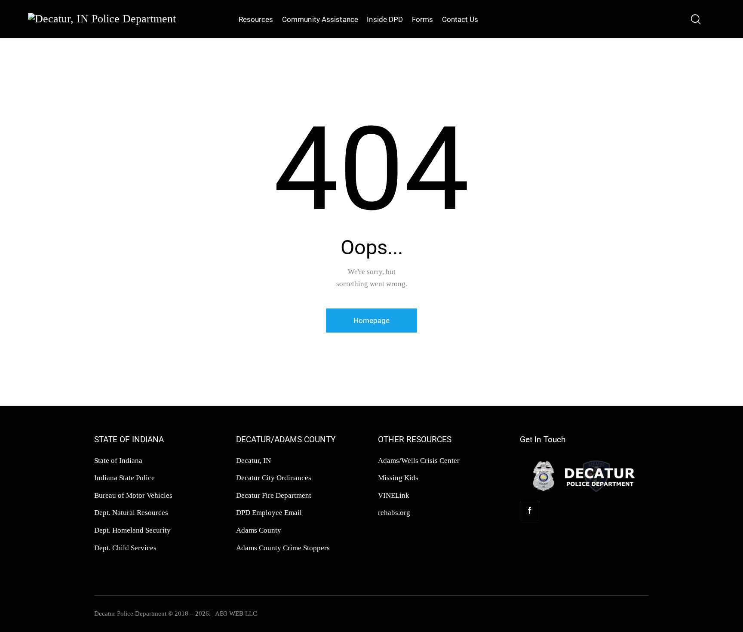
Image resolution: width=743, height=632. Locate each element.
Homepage (371, 320)
